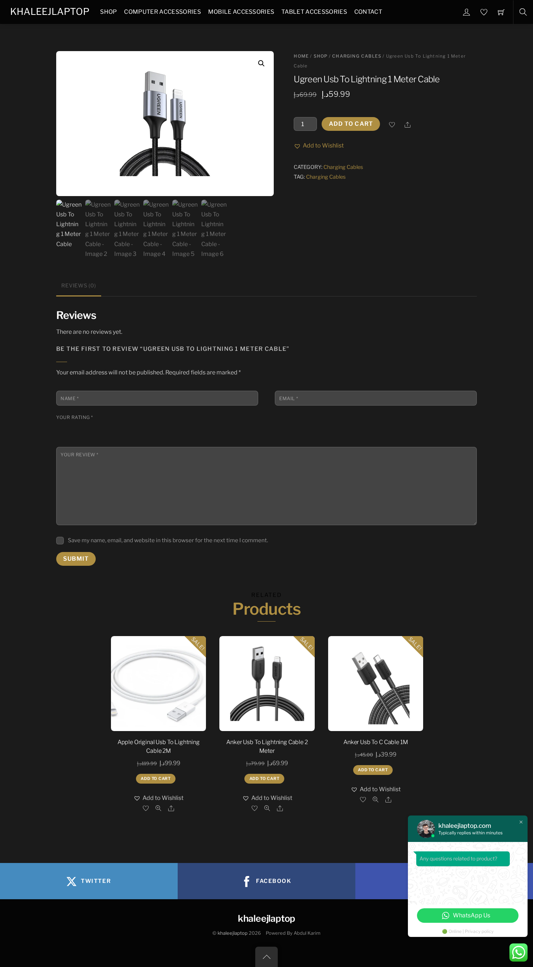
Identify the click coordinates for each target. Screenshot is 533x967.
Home (301, 56)
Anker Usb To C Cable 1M (375, 742)
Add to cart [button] (156, 778)
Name (70, 398)
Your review (80, 454)
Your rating (74, 417)
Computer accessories (162, 11)
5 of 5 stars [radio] (99, 426)
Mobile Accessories (241, 11)
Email (288, 398)
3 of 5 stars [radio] (80, 426)
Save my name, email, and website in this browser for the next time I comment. (168, 540)
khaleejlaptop (233, 933)
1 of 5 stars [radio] (60, 426)
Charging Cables (356, 56)
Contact (368, 11)
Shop (108, 11)
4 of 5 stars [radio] (90, 426)
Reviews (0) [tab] (78, 285)
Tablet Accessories (314, 11)
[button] (261, 63)
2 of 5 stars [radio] (70, 426)
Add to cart (351, 123)
